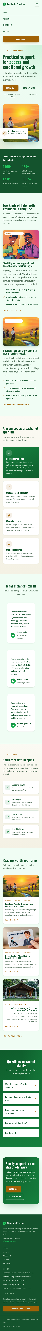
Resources (7, 25)
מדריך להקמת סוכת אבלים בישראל (15, 1280)
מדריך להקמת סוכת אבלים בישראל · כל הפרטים (24, 1009)
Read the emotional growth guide (15, 404)
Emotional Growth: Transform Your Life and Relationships (19, 905)
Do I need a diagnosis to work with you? (18, 1099)
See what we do (29, 88)
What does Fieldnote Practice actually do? (16, 1086)
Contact (6, 31)
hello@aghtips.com (9, 1241)
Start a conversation (21, 1308)
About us (6, 1252)
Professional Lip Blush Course (13, 1284)
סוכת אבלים (17, 814)
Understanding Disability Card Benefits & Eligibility (17, 957)
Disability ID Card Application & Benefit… (17, 1288)
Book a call (21, 39)
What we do (7, 1256)
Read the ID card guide (11, 310)
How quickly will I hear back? (16, 1123)
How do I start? (11, 1132)
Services (6, 18)
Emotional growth (18, 784)
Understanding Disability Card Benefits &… (18, 1277)
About (6, 12)
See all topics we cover (11, 1036)
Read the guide (10, 920)
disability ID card (18, 829)
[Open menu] (36, 4)
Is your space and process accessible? (14, 1112)
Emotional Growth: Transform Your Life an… (18, 1273)
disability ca (16, 799)
